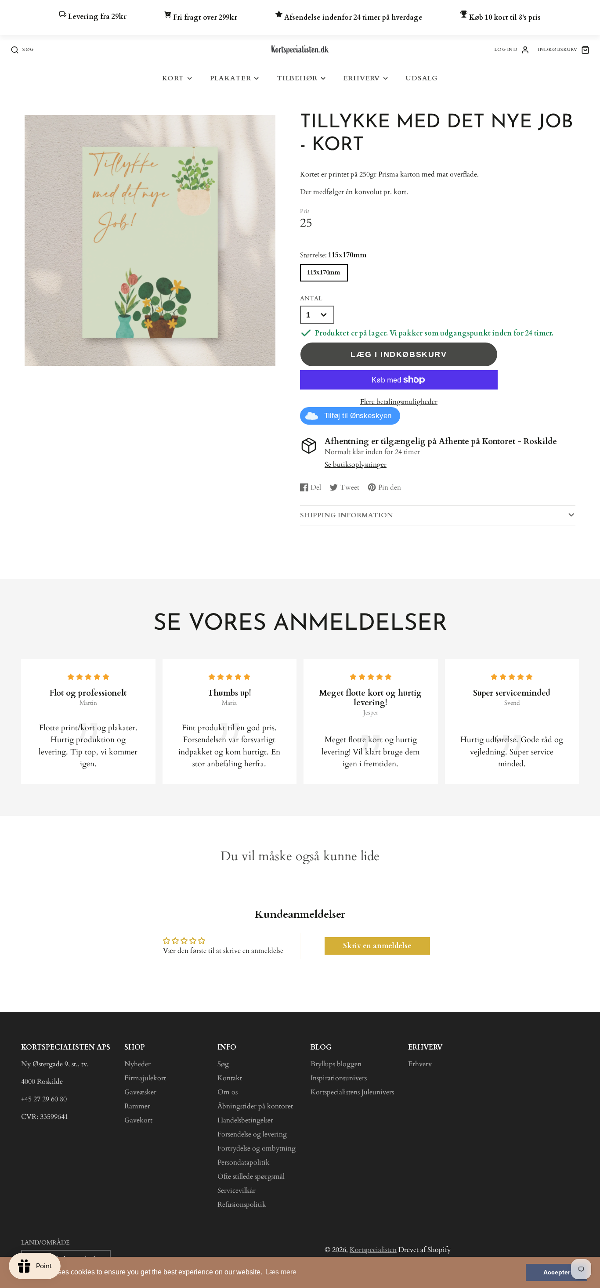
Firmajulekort (145, 1078)
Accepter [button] (556, 1272)
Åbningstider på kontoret (255, 1106)
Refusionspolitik (241, 1204)
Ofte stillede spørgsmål (251, 1176)
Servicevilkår (236, 1190)
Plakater (230, 78)
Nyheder (137, 1064)
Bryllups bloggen (336, 1064)
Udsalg (421, 78)
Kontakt (229, 1078)
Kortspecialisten (373, 1250)
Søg (223, 1064)
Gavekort (138, 1120)
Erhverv (361, 78)
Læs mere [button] (280, 1272)
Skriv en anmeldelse (377, 946)
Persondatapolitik (243, 1162)
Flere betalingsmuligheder (398, 402)
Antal (311, 298)
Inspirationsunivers (339, 1078)
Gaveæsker (140, 1092)
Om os (227, 1092)
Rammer (137, 1106)
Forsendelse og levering (252, 1134)
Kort (173, 78)
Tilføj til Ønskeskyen (357, 415)
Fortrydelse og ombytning (256, 1148)
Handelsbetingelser (245, 1120)
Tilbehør (297, 78)
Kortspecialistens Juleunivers (352, 1092)
